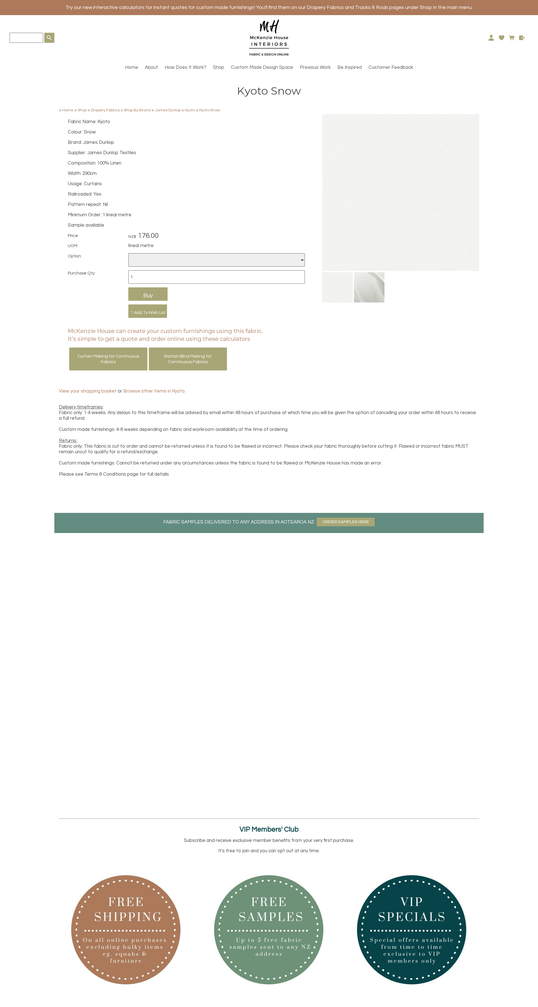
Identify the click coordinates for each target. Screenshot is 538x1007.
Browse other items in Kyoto (154, 391)
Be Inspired (349, 67)
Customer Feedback (390, 67)
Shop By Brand (137, 110)
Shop (218, 67)
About (151, 67)
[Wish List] (501, 37)
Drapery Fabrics (105, 110)
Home (131, 67)
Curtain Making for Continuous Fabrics (108, 359)
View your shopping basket (88, 391)
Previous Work (315, 67)
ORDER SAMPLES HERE (346, 522)
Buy (148, 295)
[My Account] (491, 37)
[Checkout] (522, 37)
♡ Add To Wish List (148, 312)
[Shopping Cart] (512, 37)
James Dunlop (168, 110)
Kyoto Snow (209, 110)
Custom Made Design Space (262, 67)
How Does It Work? (185, 67)
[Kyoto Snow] (400, 269)
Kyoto (190, 110)
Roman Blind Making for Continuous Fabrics (188, 359)
